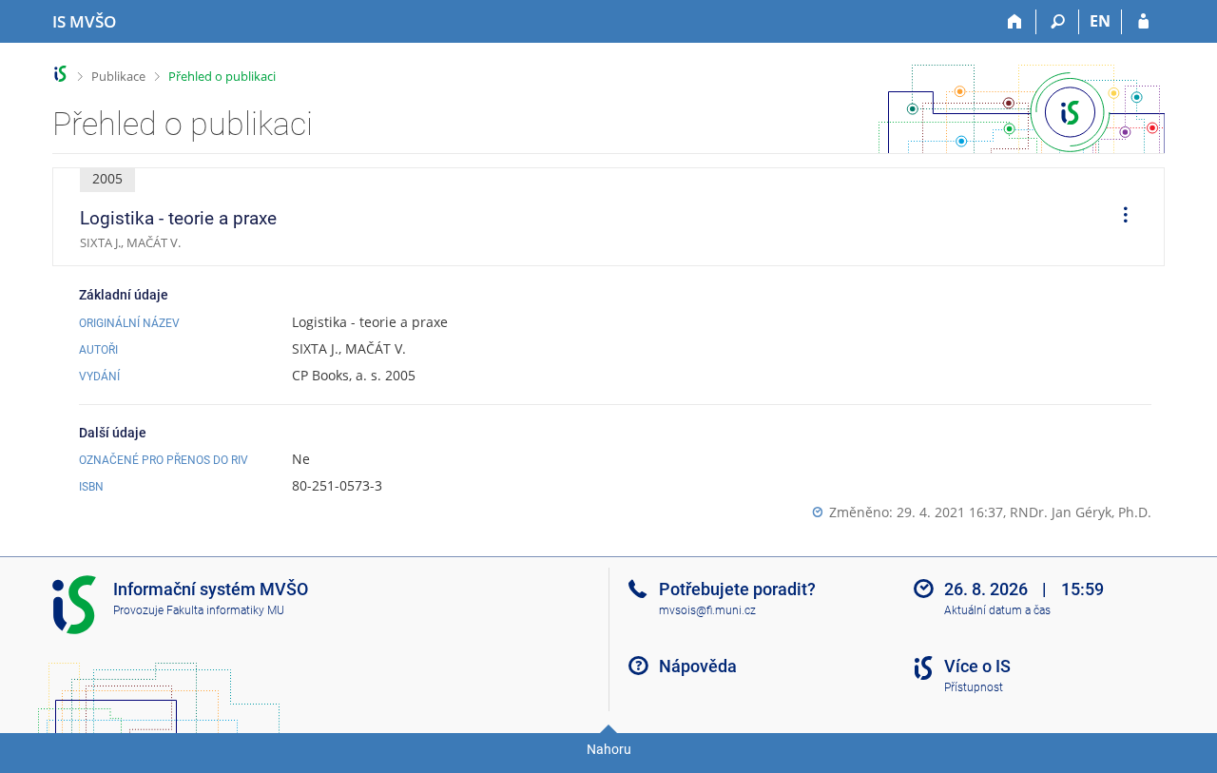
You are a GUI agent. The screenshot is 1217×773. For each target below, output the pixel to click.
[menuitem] (1119, 216)
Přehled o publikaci (222, 76)
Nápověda (698, 666)
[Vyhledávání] (1057, 22)
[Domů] (1015, 22)
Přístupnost (973, 687)
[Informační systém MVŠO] (60, 74)
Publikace (118, 76)
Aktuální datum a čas (997, 610)
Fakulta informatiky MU (225, 610)
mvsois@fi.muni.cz (707, 610)
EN (1100, 20)
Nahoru (609, 749)
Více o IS (977, 666)
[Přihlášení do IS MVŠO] (1143, 22)
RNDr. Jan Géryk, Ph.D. (1080, 512)
